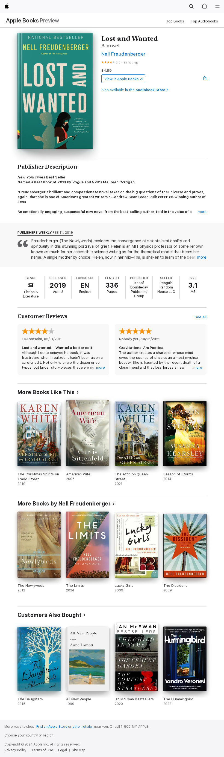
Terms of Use (42, 750)
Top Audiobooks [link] (204, 21)
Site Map (79, 750)
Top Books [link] (175, 21)
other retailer (82, 727)
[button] (191, 6)
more (202, 212)
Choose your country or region (29, 735)
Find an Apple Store (51, 727)
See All (201, 317)
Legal (62, 750)
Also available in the (133, 90)
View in (121, 79)
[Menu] (217, 6)
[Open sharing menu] (205, 79)
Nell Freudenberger (123, 54)
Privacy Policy (15, 750)
